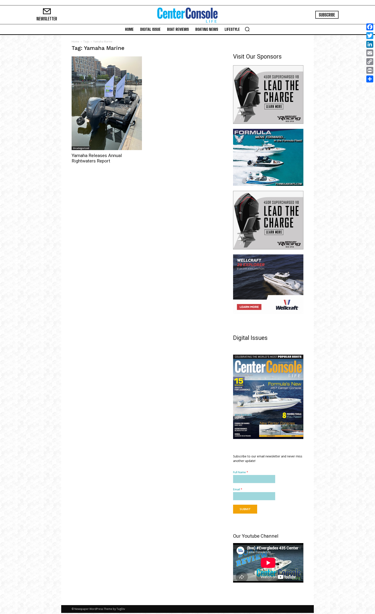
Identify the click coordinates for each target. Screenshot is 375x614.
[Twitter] (369, 35)
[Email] (369, 53)
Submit (245, 509)
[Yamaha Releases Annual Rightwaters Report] (107, 103)
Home (75, 41)
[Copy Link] (369, 61)
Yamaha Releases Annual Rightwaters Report (97, 158)
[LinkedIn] (369, 44)
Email (237, 489)
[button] (247, 29)
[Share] (369, 79)
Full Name (240, 472)
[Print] (369, 70)
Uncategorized (81, 148)
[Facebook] (369, 27)
